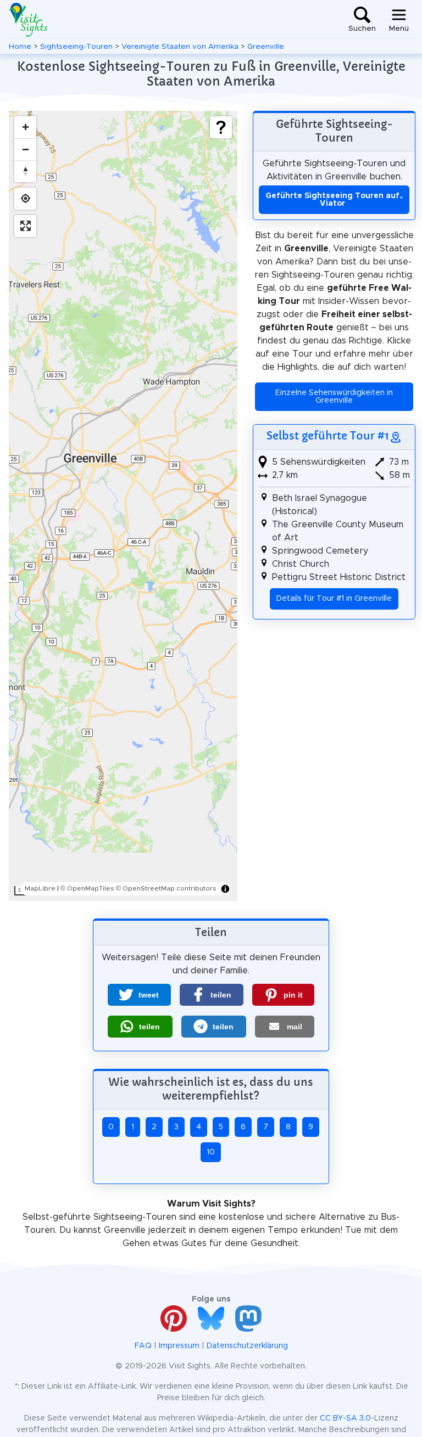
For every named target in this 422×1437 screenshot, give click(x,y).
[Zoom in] (25, 127)
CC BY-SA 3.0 (345, 1418)
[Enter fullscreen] (25, 226)
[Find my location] (25, 199)
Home (20, 46)
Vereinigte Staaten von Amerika (179, 46)
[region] (123, 506)
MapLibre (40, 888)
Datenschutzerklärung (247, 1346)
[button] (139, 995)
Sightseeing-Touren (76, 46)
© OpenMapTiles (87, 888)
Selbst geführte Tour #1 (327, 435)
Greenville (265, 46)
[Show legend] (221, 127)
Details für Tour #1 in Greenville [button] (334, 598)
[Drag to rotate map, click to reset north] (25, 171)
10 (211, 1152)
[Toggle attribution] (225, 888)
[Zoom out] (25, 149)
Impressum (179, 1346)
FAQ (143, 1346)
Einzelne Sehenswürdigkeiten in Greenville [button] (334, 396)
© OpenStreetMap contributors (166, 888)
